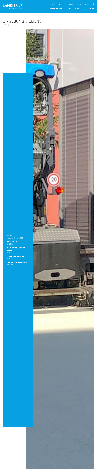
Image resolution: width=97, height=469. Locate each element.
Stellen (61, 4)
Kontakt (87, 4)
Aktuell (53, 4)
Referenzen (89, 8)
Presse (79, 4)
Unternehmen (56, 8)
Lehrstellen (70, 4)
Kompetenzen (73, 8)
